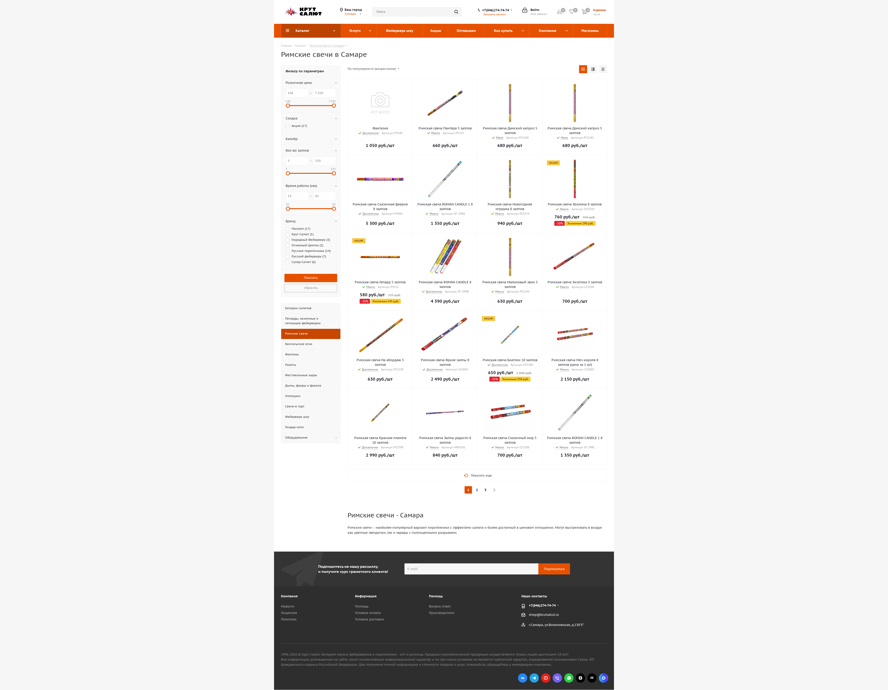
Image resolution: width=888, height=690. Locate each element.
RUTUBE (592, 678)
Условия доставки (369, 619)
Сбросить (311, 288)
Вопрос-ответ (440, 606)
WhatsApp (569, 678)
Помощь (361, 606)
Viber (557, 678)
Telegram (534, 678)
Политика (288, 619)
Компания (289, 596)
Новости (287, 606)
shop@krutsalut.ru (544, 615)
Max (603, 678)
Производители (441, 613)
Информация (365, 596)
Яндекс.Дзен (580, 678)
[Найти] (456, 11)
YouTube (545, 678)
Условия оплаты (368, 613)
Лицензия (289, 613)
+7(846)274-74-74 (495, 10)
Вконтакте (522, 678)
